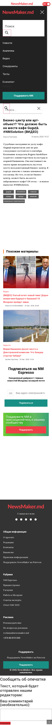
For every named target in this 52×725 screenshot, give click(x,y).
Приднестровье (11, 585)
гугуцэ (21, 196)
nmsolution (21, 192)
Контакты (8, 547)
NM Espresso (10, 580)
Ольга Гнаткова (10, 137)
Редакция (8, 542)
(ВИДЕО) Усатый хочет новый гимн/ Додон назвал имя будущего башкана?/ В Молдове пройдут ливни (25, 298)
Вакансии (8, 552)
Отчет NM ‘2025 (11, 605)
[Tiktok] (31, 519)
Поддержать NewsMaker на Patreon (22, 562)
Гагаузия (8, 590)
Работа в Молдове (13, 595)
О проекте (8, 537)
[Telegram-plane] (36, 519)
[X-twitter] (21, 519)
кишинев (33, 196)
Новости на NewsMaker (14, 306)
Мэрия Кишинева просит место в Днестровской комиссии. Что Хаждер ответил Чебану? (23, 352)
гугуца (8, 196)
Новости (7, 345)
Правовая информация (15, 557)
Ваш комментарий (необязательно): (16, 703)
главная (33, 192)
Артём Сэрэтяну (11, 359)
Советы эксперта (12, 600)
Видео (6, 292)
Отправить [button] (5, 723)
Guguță (8, 192)
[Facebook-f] (16, 519)
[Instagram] (26, 519)
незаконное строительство (14, 201)
